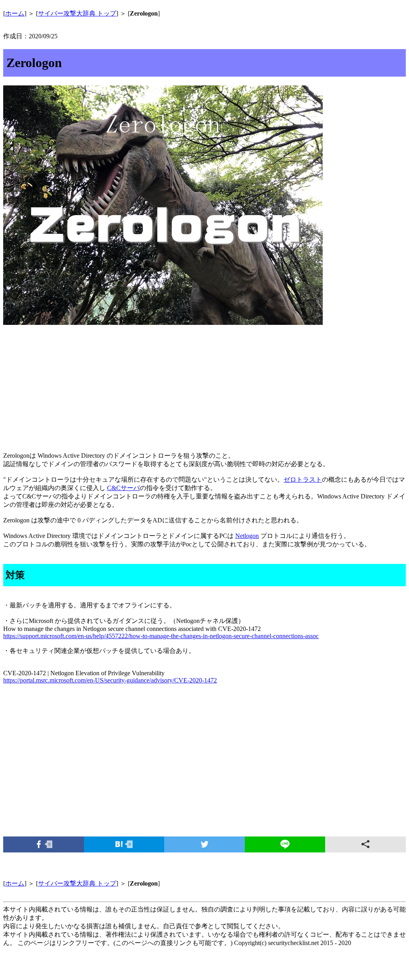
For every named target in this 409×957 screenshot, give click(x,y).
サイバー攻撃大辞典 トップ (77, 13)
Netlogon (247, 535)
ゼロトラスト (303, 479)
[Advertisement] (204, 389)
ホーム (14, 13)
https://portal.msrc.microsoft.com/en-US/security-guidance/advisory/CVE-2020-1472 (110, 680)
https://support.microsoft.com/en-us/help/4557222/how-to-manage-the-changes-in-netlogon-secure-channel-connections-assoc (161, 636)
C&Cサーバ (123, 487)
